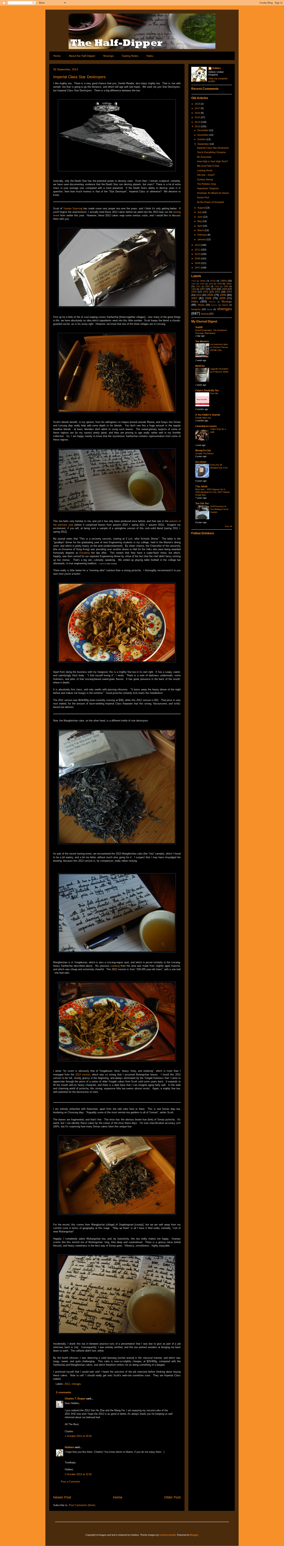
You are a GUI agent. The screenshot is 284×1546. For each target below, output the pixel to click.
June (200, 217)
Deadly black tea (203, 418)
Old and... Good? (206, 175)
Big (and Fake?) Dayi (208, 166)
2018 (198, 104)
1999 (224, 289)
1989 (210, 284)
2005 (210, 294)
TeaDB (199, 327)
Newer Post (62, 1497)
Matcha (212, 302)
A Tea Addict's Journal (207, 414)
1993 (207, 286)
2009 (198, 258)
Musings (108, 55)
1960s (203, 281)
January (202, 239)
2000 (194, 291)
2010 (198, 254)
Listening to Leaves (206, 426)
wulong (205, 313)
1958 (193, 281)
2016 (198, 113)
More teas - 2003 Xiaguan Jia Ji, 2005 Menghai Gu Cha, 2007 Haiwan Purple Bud (212, 492)
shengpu (76, 1383)
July (199, 212)
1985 (193, 284)
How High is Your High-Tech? (212, 161)
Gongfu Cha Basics (204, 453)
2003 (229, 291)
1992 (198, 286)
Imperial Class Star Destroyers (79, 77)
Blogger (194, 1535)
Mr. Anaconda (204, 157)
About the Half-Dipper (82, 55)
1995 (226, 286)
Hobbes (69, 1447)
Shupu (201, 305)
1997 (202, 289)
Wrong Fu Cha (203, 450)
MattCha (200, 366)
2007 (198, 267)
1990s (229, 284)
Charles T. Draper (75, 1398)
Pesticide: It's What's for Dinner (213, 193)
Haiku (149, 55)
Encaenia (84, 552)
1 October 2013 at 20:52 (78, 1436)
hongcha (196, 309)
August (201, 207)
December (203, 130)
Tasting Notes (130, 55)
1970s (213, 281)
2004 (199, 295)
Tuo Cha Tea (202, 503)
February (202, 234)
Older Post (172, 1497)
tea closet (200, 462)
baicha (214, 305)
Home (57, 55)
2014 (198, 122)
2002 (217, 291)
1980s (223, 280)
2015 (198, 117)
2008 (198, 263)
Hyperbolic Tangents (208, 188)
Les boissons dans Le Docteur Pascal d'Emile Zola (219, 347)
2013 (198, 126)
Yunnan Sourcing (72, 208)
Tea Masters (202, 341)
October (201, 139)
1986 (202, 284)
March (201, 230)
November (203, 135)
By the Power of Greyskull (210, 202)
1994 (216, 286)
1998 (213, 289)
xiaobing (115, 965)
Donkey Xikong (205, 179)
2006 (223, 294)
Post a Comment (70, 1481)
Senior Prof (203, 197)
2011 (198, 249)
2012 (67, 1383)
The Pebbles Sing (206, 184)
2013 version (82, 1074)
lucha (209, 309)
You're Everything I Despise (211, 152)
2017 (198, 108)
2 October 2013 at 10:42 (78, 1474)
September (203, 144)
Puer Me (214, 393)
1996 (193, 289)
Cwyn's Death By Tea (207, 390)
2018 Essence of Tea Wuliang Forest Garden (219, 509)
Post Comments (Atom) (82, 1505)
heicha (225, 305)
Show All (228, 526)
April (200, 226)
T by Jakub (201, 486)
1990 (219, 284)
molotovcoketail (167, 1535)
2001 (205, 291)
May (199, 221)
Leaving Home (205, 170)
